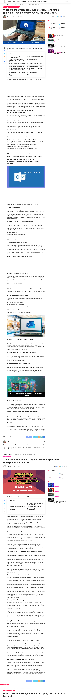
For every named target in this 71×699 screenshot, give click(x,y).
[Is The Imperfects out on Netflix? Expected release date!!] (51, 36)
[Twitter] (63, 24)
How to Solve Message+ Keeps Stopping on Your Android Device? (25, 411)
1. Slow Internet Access (32, 59)
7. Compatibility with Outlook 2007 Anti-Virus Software (35, 69)
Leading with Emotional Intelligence (34, 506)
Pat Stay (59, 47)
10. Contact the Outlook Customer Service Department (17, 75)
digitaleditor (9, 466)
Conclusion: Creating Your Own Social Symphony (16, 512)
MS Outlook (21, 96)
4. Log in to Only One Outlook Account (17, 66)
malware (29, 127)
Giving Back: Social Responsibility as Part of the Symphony (17, 509)
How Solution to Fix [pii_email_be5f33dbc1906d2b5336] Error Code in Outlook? (27, 156)
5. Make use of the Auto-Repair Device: (35, 66)
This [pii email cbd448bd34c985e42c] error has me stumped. (35, 57)
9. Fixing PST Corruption (32, 72)
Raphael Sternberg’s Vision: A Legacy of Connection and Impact (34, 509)
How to (7, 4)
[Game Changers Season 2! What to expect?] (51, 41)
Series (55, 53)
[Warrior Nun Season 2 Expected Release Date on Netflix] (51, 51)
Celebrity (65, 46)
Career (57, 46)
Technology (11, 690)
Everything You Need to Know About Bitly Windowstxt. (22, 256)
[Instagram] (63, 28)
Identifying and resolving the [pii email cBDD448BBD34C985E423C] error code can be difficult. (17, 60)
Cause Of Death (61, 46)
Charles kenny (9, 16)
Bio (54, 46)
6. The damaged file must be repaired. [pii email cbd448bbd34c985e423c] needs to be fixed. (17, 69)
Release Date (63, 52)
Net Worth (55, 47)
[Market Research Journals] (9, 1)
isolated (23, 669)
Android (7, 688)
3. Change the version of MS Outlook (35, 63)
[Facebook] (53, 24)
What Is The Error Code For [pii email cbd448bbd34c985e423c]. (16, 57)
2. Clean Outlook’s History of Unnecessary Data (17, 64)
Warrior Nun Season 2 (60, 53)
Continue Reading (4, 684)
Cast (55, 52)
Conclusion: (31, 74)
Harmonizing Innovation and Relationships (17, 506)
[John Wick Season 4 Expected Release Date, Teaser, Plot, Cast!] (51, 485)
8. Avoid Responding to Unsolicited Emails (17, 72)
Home (4, 4)
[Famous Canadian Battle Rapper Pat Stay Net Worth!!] (51, 45)
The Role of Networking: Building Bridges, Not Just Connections (35, 504)
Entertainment (56, 36)
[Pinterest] (53, 28)
